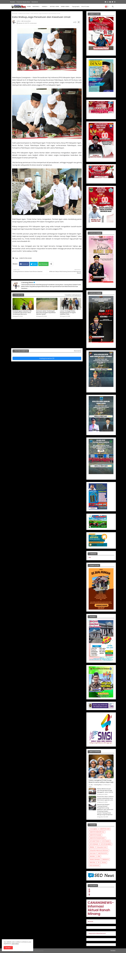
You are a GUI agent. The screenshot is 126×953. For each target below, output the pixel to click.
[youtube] (89, 891)
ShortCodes (85, 6)
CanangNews (93, 829)
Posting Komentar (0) (46, 358)
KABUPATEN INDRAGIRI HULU (97, 832)
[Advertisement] (48, 334)
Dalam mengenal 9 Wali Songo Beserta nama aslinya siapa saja (101, 781)
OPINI (98, 856)
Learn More (15, 944)
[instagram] (89, 893)
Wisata (104, 862)
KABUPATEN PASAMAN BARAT (97, 838)
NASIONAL (36, 6)
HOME (29, 6)
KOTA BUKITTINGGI (95, 841)
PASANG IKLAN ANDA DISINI (100, 557)
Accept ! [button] (8, 948)
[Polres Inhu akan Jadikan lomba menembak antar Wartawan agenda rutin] (92, 799)
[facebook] (89, 889)
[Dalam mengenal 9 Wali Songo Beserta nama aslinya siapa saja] (101, 766)
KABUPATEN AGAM (24, 13)
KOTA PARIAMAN (94, 844)
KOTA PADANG (106, 841)
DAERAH (44, 6)
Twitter (35, 264)
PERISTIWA (92, 862)
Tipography (76, 6)
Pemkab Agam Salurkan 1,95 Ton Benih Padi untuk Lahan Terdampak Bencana (22, 312)
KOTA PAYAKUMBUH (106, 844)
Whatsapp (44, 264)
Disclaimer (35, 2)
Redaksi (12, 2)
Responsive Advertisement (97, 933)
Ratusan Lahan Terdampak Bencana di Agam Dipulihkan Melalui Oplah (46, 312)
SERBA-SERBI (65, 6)
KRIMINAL (92, 847)
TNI (98, 862)
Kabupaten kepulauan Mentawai (99, 850)
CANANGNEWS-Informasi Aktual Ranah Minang (101, 908)
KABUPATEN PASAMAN (95, 835)
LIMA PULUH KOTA (102, 853)
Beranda (14, 13)
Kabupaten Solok (102, 847)
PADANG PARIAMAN (95, 859)
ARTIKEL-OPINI (54, 6)
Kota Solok (93, 853)
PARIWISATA (105, 859)
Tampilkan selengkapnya (73, 295)
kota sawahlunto (94, 865)
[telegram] (89, 895)
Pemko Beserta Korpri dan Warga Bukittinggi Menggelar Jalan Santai (105, 790)
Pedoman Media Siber (23, 2)
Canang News (27, 282)
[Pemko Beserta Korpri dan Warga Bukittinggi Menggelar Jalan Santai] (92, 791)
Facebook (25, 264)
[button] (113, 6)
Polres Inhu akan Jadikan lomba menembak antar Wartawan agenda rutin (105, 798)
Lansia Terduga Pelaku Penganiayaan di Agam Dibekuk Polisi (68, 312)
